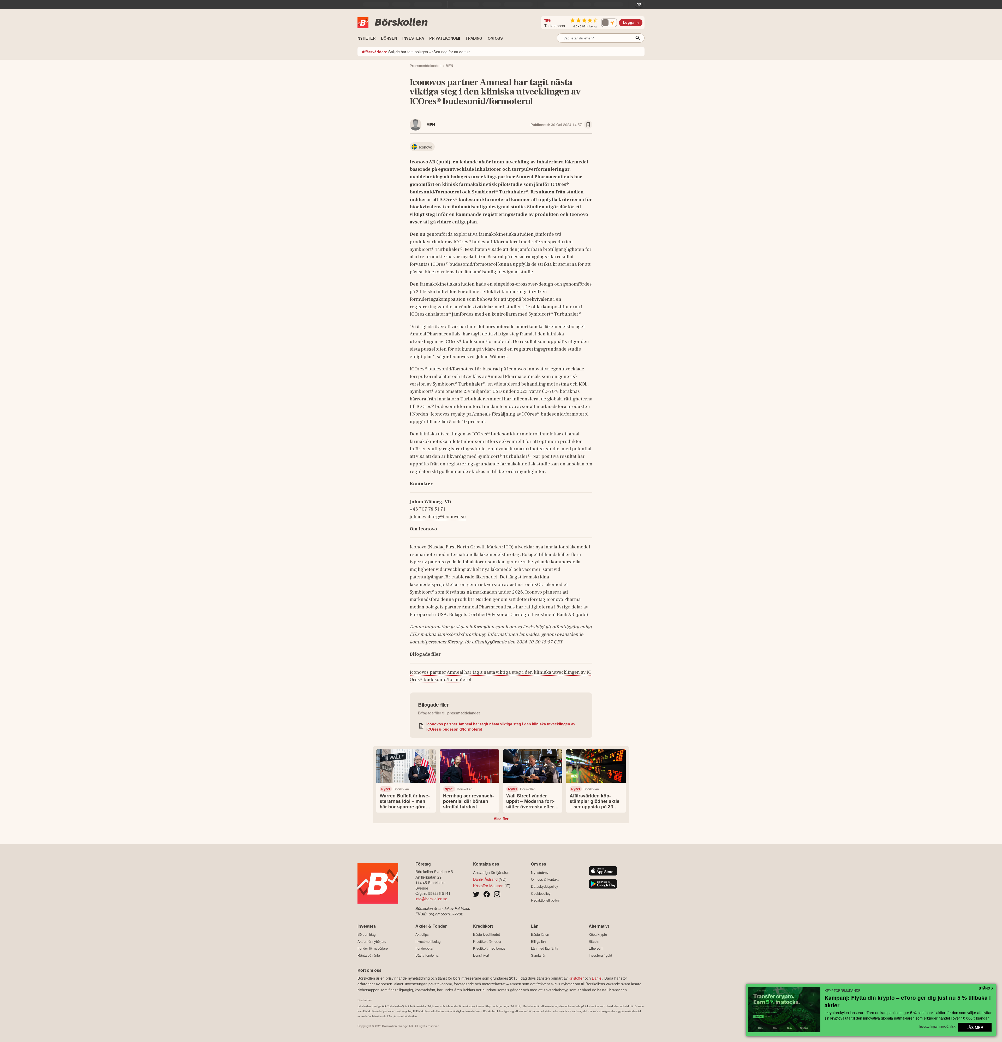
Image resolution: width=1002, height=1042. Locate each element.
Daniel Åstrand (485, 879)
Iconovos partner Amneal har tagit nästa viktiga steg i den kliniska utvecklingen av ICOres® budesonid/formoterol (500, 726)
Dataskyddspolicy (544, 886)
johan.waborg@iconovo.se (438, 516)
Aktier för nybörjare (371, 941)
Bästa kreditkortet (486, 934)
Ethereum (596, 948)
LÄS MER (975, 1027)
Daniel (597, 978)
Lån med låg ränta (544, 948)
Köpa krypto (598, 934)
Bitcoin (594, 941)
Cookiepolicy (541, 893)
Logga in (631, 23)
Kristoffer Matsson (488, 885)
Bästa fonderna (426, 955)
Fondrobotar (424, 948)
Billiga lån (538, 941)
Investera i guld (600, 955)
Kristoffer (576, 978)
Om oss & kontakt (545, 879)
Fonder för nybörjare (372, 948)
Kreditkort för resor (487, 941)
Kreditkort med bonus (489, 948)
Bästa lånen (540, 934)
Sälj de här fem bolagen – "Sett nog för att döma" (416, 51)
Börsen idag (366, 934)
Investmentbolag (427, 941)
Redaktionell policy (545, 900)
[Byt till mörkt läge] (609, 23)
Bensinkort (481, 955)
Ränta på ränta (368, 955)
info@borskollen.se (431, 898)
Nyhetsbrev (539, 872)
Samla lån (538, 955)
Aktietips (422, 934)
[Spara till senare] (588, 124)
